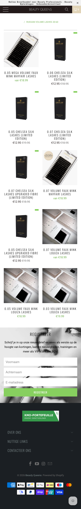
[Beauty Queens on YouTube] (37, 464)
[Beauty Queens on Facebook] (30, 464)
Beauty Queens (33, 475)
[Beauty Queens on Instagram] (44, 464)
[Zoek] (68, 9)
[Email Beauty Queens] (50, 464)
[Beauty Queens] (40, 9)
